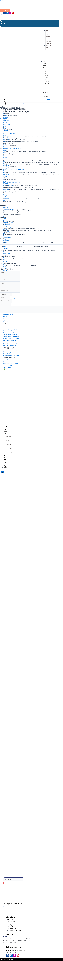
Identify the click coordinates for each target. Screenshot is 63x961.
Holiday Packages (6, 105)
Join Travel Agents (44, 63)
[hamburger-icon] (48, 99)
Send (31, 315)
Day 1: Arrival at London (9, 133)
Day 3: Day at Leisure (8, 158)
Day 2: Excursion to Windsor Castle (12, 148)
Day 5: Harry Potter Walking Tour (11, 182)
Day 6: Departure (7, 196)
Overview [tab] (2, 125)
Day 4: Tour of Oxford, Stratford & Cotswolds (14, 169)
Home (4, 101)
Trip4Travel (3, 1)
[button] (31, 133)
